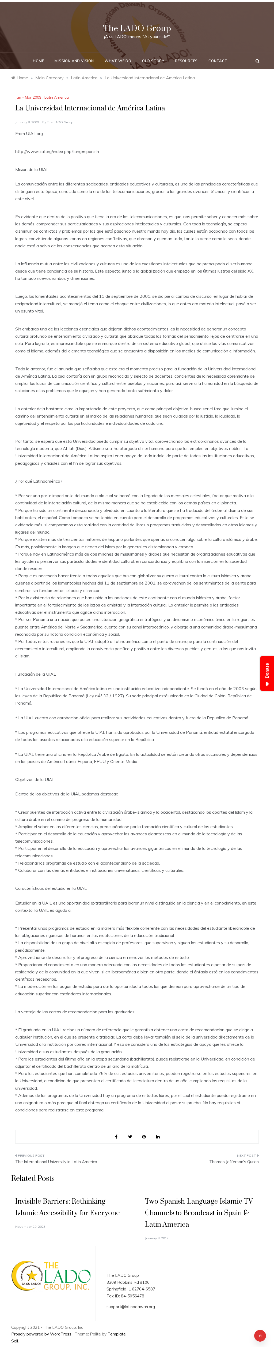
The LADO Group (137, 28)
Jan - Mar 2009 (28, 97)
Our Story (153, 61)
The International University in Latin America (56, 1161)
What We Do (118, 61)
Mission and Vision (74, 61)
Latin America (56, 97)
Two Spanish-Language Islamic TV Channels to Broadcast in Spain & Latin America (199, 1213)
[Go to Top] (260, 1336)
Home (38, 61)
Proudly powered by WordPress (42, 1334)
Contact (218, 61)
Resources (186, 61)
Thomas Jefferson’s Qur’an (234, 1161)
